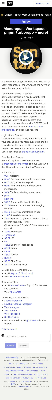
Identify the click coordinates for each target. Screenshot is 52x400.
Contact (7, 374)
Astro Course (18, 285)
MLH (46, 374)
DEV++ (32, 364)
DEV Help (27, 367)
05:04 (7, 182)
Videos (40, 364)
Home (10, 364)
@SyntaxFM (32, 320)
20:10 (7, 212)
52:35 (7, 261)
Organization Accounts (15, 371)
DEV (13, 384)
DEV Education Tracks (12, 367)
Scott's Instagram (13, 300)
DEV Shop (38, 374)
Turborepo (9, 235)
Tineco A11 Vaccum (19, 276)
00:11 (7, 176)
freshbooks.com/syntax (16, 163)
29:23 (7, 231)
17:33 (7, 205)
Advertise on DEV (40, 367)
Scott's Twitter (11, 317)
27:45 (7, 218)
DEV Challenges (21, 364)
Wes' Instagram (12, 307)
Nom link (8, 199)
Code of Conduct (13, 378)
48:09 (7, 254)
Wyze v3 (15, 273)
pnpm (7, 195)
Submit (10, 345)
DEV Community (12, 358)
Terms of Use (41, 378)
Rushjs (7, 258)
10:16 (7, 192)
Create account (42, 3)
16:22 (7, 202)
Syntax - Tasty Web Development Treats (27, 14)
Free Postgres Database (22, 374)
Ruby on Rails (24, 386)
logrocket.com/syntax (33, 151)
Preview (23, 345)
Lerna (7, 251)
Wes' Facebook (12, 314)
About (42, 371)
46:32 (7, 248)
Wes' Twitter (10, 310)
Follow (26, 21)
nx (5, 241)
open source (26, 381)
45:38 (7, 245)
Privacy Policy (27, 378)
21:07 (7, 215)
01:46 (7, 179)
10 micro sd (27, 273)
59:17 (7, 264)
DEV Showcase (32, 371)
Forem (12, 381)
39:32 (7, 238)
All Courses (15, 292)
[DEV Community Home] (10, 3)
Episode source (9, 329)
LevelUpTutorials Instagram (18, 304)
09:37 (7, 185)
